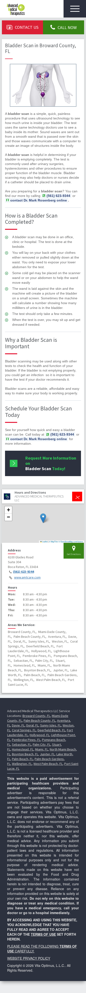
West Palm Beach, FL (48, 764)
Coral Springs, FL (24, 730)
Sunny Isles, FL (50, 725)
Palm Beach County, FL (39, 720)
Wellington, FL (22, 764)
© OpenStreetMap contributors (71, 541)
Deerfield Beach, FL (51, 730)
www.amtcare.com (27, 577)
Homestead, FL (22, 749)
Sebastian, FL (21, 744)
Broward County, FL (36, 716)
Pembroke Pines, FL (26, 740)
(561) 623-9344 (23, 571)
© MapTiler (53, 541)
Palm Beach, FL (22, 759)
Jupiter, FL (47, 754)
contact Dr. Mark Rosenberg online (38, 200)
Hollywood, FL (39, 735)
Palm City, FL (41, 744)
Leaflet (45, 541)
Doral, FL (32, 725)
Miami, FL (41, 749)
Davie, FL (18, 725)
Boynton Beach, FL (25, 754)
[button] (43, 518)
